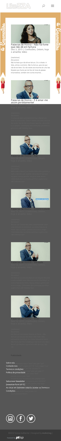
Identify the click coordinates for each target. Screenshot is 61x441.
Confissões (30, 49)
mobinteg (46, 433)
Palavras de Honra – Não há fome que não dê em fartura (29, 46)
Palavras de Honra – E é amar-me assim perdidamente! (29, 101)
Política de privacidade (15, 372)
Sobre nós (10, 363)
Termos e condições (14, 369)
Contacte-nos (11, 366)
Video (24, 51)
